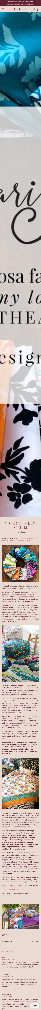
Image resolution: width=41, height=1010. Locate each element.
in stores (31, 540)
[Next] (38, 3)
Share (6, 935)
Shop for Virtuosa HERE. (10, 890)
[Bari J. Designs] (20, 9)
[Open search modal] (34, 9)
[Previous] (3, 3)
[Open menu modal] (3, 9)
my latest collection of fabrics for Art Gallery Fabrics (20, 539)
